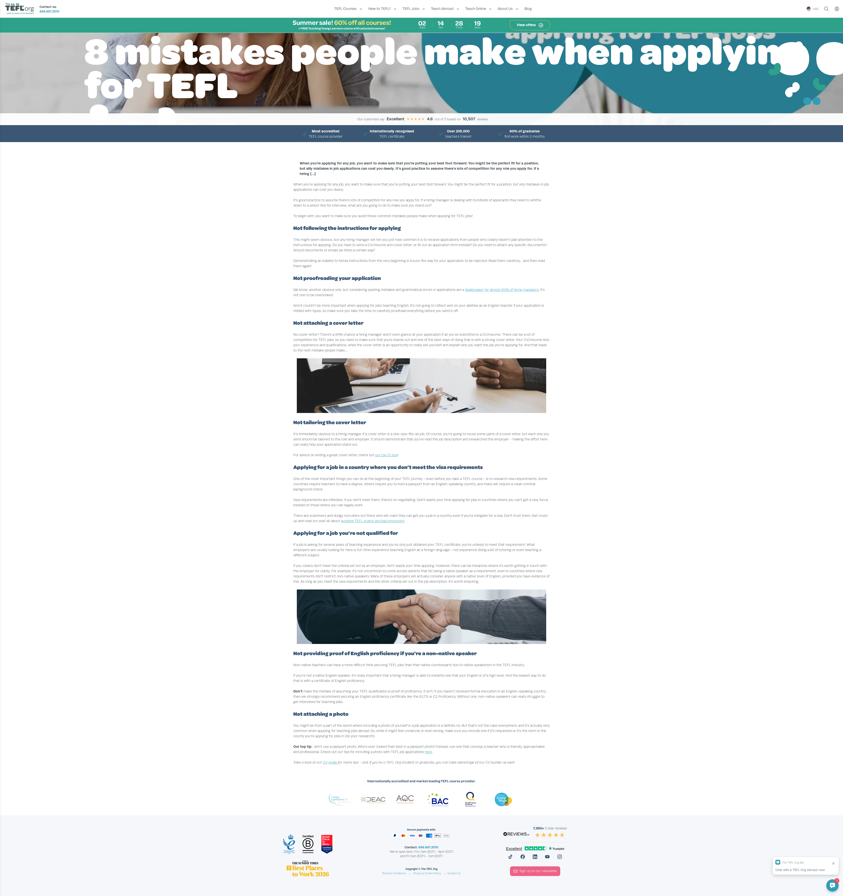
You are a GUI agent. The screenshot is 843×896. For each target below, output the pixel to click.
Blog (528, 9)
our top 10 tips (386, 455)
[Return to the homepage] (20, 9)
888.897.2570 (49, 11)
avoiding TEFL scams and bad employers (372, 521)
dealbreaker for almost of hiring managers (502, 290)
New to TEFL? (379, 9)
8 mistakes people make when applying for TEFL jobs (451, 147)
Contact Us (454, 873)
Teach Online (475, 9)
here (428, 752)
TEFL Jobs (410, 9)
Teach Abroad (442, 9)
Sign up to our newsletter (538, 871)
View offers (527, 25)
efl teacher (374, 147)
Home (358, 147)
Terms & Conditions (394, 873)
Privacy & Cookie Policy (427, 873)
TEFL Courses (345, 9)
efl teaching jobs (398, 147)
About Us (505, 9)
